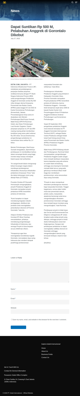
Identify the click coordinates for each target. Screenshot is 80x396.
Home (43, 348)
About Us (44, 351)
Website (13, 308)
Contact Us (45, 357)
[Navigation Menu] (76, 2)
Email (13, 298)
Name (13, 289)
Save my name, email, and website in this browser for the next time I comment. (39, 319)
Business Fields (47, 354)
